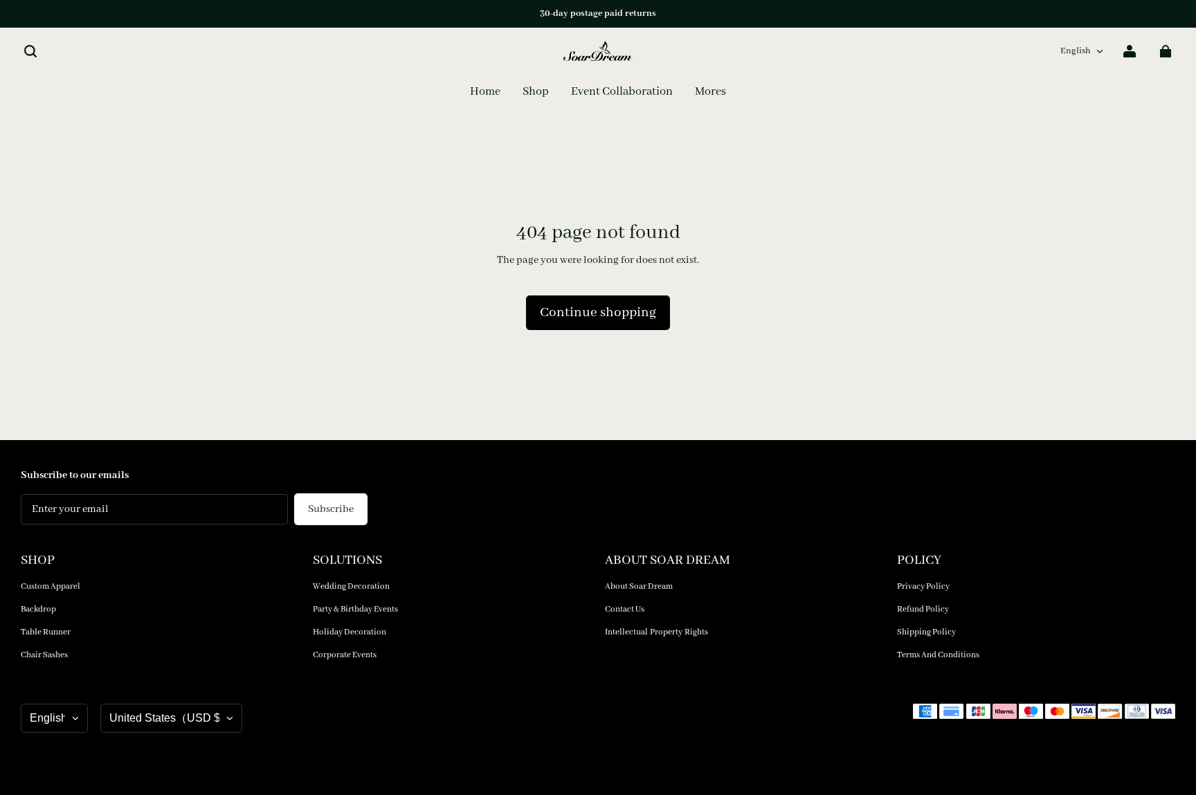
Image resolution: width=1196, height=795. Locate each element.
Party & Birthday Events (355, 609)
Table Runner (46, 632)
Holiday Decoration (349, 632)
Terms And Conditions (938, 655)
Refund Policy (923, 609)
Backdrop (38, 609)
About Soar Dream (639, 586)
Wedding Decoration (351, 586)
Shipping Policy (926, 632)
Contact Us (624, 609)
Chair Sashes (44, 655)
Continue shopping (598, 312)
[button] (30, 51)
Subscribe (331, 509)
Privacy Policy (923, 586)
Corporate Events (345, 655)
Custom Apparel (50, 586)
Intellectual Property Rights (656, 632)
